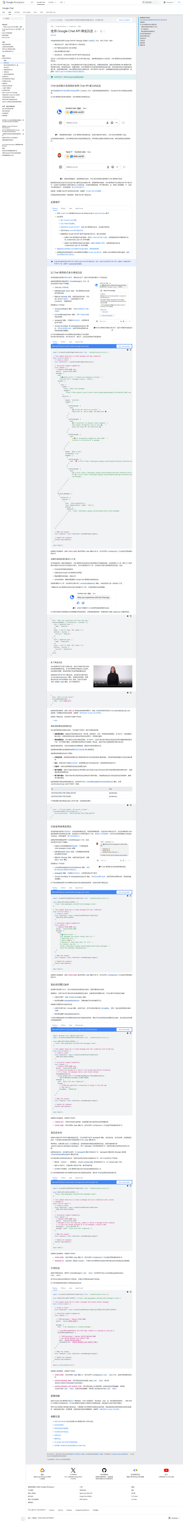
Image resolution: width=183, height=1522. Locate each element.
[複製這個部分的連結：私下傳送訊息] (64, 662)
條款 (29, 1518)
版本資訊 (53, 35)
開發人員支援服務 (33, 1499)
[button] (12, 33)
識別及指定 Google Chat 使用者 (90, 713)
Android (51, 1510)
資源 (61, 2)
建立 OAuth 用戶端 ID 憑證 (98, 237)
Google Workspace (61, 26)
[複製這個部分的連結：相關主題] (62, 1417)
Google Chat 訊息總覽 (93, 191)
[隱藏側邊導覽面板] (23, 1518)
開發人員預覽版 (101, 834)
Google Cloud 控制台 (86, 1496)
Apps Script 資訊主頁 (86, 1493)
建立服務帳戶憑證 (99, 243)
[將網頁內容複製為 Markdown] (101, 31)
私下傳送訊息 (82, 314)
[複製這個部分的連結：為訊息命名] (64, 1133)
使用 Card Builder (60, 1421)
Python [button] (63, 208)
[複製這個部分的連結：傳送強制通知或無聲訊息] (73, 726)
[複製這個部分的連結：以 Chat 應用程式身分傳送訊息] (84, 272)
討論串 (63, 989)
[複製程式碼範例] (130, 349)
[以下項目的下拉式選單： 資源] (65, 2)
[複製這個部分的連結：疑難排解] (62, 1396)
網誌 (132, 1490)
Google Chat (41, 2)
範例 (35, 12)
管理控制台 (83, 1490)
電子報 (133, 1493)
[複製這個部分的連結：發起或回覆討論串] (71, 985)
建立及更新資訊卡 (78, 187)
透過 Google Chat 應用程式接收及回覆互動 (69, 72)
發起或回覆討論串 (65, 328)
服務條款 (30, 1502)
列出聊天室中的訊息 (61, 1432)
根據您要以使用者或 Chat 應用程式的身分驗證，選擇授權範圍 (78, 249)
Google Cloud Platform (82, 1510)
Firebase (69, 1510)
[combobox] (151, 2)
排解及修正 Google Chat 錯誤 (109, 1409)
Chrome (60, 1510)
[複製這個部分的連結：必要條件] (62, 202)
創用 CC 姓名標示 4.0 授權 (77, 1454)
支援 (41, 12)
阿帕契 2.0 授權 (99, 1454)
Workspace (19, 2)
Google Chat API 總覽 (75, 264)
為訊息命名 (76, 320)
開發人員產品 (32, 1493)
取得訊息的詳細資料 (61, 1428)
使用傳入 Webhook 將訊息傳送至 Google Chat (70, 1445)
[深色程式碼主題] (127, 349)
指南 (9, 12)
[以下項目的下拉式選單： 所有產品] (56, 2)
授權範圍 (65, 287)
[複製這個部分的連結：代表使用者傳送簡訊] (73, 827)
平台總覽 (30, 1490)
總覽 (3, 12)
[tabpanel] (91, 234)
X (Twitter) (134, 1496)
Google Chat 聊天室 (94, 252)
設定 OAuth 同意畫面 (68, 223)
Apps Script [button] (79, 208)
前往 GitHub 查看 (124, 346)
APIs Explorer (84, 1499)
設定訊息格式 (59, 1425)
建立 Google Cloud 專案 (68, 220)
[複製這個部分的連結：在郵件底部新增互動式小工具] (77, 559)
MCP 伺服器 (26, 12)
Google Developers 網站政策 (120, 1454)
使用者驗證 (73, 91)
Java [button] (70, 208)
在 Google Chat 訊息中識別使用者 (66, 1442)
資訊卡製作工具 (50, 12)
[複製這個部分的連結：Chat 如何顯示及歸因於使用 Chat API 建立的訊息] (103, 86)
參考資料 (17, 12)
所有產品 (51, 2)
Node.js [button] (55, 208)
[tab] (55, 208)
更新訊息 (58, 1435)
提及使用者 (73, 763)
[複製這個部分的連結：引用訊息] (62, 1268)
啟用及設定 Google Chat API (70, 227)
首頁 (32, 2)
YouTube (134, 1499)
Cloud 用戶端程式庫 (76, 230)
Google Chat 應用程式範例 (75, 77)
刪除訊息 (58, 1439)
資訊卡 (72, 1401)
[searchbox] (12, 18)
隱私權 (34, 1518)
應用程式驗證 (62, 91)
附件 (56, 720)
